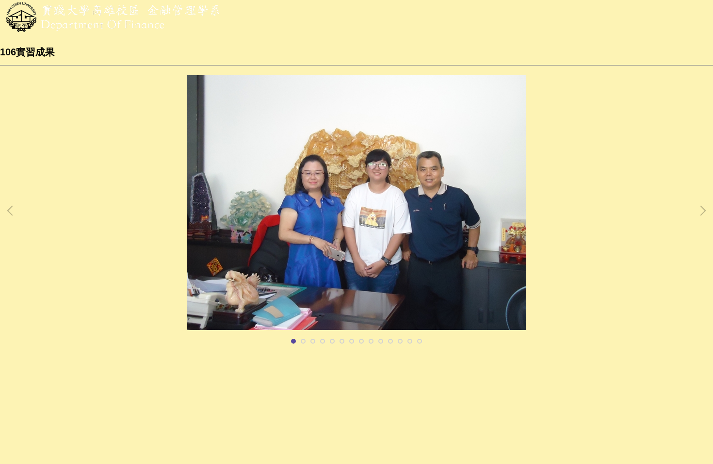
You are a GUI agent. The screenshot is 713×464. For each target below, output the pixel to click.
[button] (12, 211)
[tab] (293, 341)
